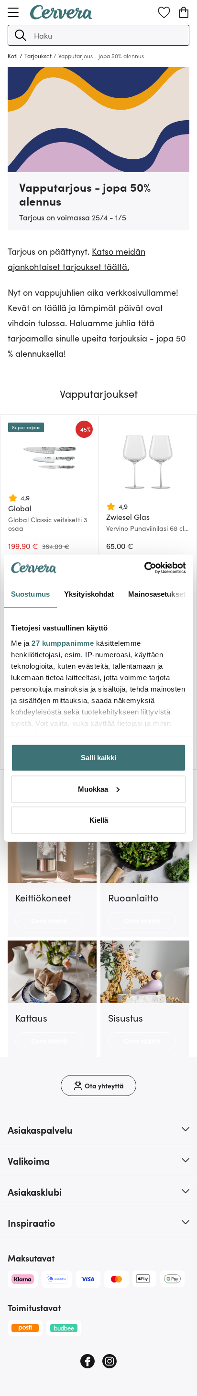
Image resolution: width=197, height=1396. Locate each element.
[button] (20, 35)
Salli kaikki (98, 758)
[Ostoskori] (183, 12)
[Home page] (61, 16)
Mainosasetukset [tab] (157, 594)
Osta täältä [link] (49, 920)
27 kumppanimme (63, 643)
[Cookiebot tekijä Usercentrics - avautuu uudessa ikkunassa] (144, 567)
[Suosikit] (164, 12)
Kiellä (98, 820)
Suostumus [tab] (30, 594)
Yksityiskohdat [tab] (89, 594)
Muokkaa (93, 789)
